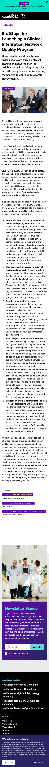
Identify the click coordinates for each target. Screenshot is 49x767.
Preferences (39, 762)
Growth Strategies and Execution (13, 498)
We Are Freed (8, 727)
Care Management (9, 506)
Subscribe (37, 647)
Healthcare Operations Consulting (18, 503)
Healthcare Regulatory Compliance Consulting (24, 511)
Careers (5, 730)
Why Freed (7, 721)
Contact (5, 733)
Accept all (9, 762)
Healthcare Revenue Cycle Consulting (22, 708)
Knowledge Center (10, 724)
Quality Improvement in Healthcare (14, 514)
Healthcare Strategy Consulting (17, 495)
